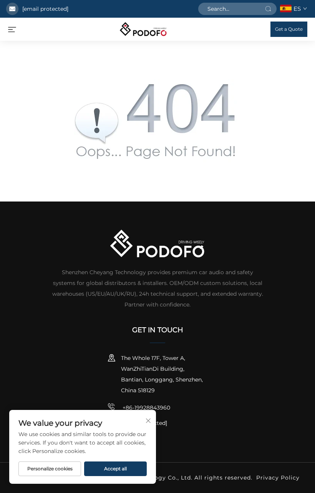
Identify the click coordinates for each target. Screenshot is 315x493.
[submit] (268, 9)
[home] (143, 28)
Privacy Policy (278, 477)
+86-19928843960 (145, 407)
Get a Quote (289, 29)
